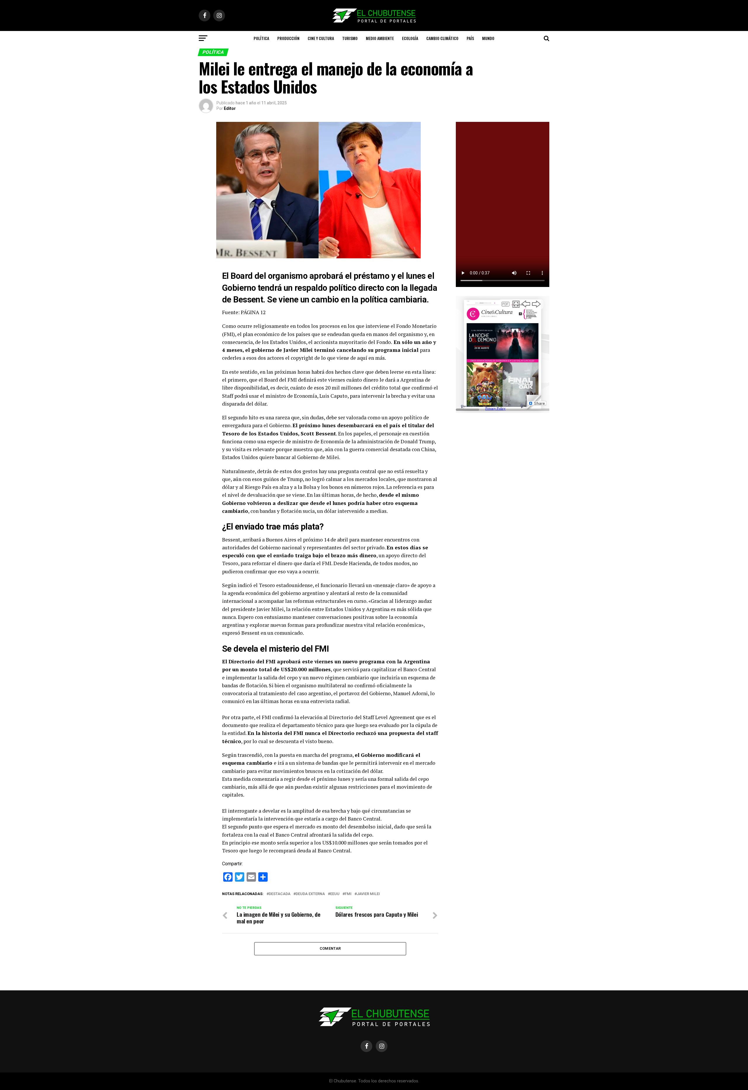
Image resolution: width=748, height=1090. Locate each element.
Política (261, 38)
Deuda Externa (310, 894)
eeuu (335, 894)
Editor (230, 108)
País (470, 38)
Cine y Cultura (321, 38)
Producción (288, 38)
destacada (279, 894)
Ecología (410, 38)
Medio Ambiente (380, 38)
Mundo (488, 38)
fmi (348, 894)
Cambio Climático (442, 38)
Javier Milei (368, 894)
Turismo (350, 38)
